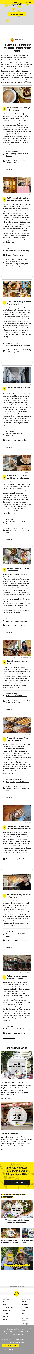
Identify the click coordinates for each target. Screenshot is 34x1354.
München (25, 1308)
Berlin (24, 1302)
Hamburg (25, 1305)
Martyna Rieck (19, 39)
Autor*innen (25, 1318)
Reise (23, 1314)
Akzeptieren (9, 1349)
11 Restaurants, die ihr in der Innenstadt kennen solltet (17, 1221)
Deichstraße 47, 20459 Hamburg (17, 251)
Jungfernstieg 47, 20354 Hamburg (18, 782)
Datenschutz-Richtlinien (17, 1334)
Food (5, 1302)
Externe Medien (19, 1339)
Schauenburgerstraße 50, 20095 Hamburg (17, 155)
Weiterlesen (5, 1099)
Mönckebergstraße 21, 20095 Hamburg (16, 935)
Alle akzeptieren (10, 1345)
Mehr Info (9, 169)
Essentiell (7, 1339)
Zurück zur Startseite (17, 1287)
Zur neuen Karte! (17, 1182)
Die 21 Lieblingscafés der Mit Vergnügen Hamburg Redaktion (9, 1241)
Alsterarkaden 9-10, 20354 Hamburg (15, 435)
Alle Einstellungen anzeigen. (17, 1342)
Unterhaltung (8, 1308)
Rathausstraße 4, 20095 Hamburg (18, 1029)
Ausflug (5, 1305)
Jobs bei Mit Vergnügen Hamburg (25, 1324)
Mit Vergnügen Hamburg (17, 4)
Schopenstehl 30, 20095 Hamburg (18, 345)
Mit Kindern (7, 1317)
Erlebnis (6, 1314)
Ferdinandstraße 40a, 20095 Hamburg (16, 523)
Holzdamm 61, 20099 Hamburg (17, 696)
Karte (5, 1320)
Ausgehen (6, 1311)
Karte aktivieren (17, 14)
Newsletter (25, 1320)
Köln (23, 1311)
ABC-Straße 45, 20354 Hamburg (17, 621)
